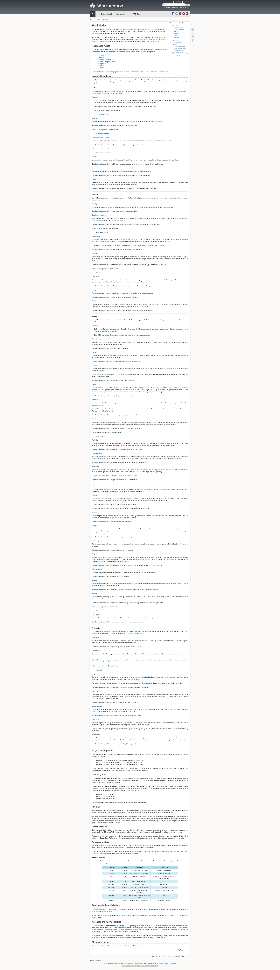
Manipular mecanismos (100, 290)
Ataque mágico (101, 436)
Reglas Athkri (184, 950)
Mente (176, 35)
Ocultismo (95, 419)
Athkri (102, 20)
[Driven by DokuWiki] (153, 965)
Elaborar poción (97, 541)
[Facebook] (173, 13)
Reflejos (101, 68)
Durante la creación (179, 46)
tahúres (139, 715)
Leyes (94, 384)
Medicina (95, 399)
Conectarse (187, 1)
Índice (188, 7)
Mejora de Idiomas (178, 55)
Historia (157, 41)
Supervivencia (97, 453)
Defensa (99, 273)
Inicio (97, 20)
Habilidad (101, 106)
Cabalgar (95, 204)
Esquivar (101, 65)
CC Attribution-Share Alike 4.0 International (166, 963)
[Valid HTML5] (135, 965)
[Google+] (180, 13)
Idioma (112, 946)
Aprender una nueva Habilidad (181, 54)
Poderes (183, 544)
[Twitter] (176, 13)
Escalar (94, 157)
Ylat (159, 861)
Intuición (176, 37)
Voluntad (99, 670)
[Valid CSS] (144, 965)
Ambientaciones (122, 14)
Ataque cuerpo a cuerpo (103, 153)
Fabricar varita (97, 569)
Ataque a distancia (102, 232)
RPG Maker (137, 14)
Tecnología (151, 39)
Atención (138, 306)
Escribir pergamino (98, 339)
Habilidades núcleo (178, 27)
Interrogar (95, 691)
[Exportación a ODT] (193, 36)
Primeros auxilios (160, 409)
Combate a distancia (104, 59)
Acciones (95, 411)
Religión (95, 440)
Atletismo (101, 58)
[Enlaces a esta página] (193, 33)
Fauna (94, 352)
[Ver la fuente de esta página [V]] (193, 26)
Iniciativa (99, 611)
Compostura (102, 64)
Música (94, 580)
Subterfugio (144, 683)
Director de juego (149, 82)
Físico (176, 31)
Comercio (95, 326)
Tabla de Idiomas (178, 50)
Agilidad (176, 33)
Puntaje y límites (177, 42)
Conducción (96, 236)
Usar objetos (96, 615)
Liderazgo (95, 719)
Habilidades (108, 20)
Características (97, 52)
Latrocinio (95, 276)
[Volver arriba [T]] (193, 40)
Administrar (178, 1)
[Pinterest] (187, 13)
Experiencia (132, 768)
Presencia (177, 39)
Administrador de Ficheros (179, 7)
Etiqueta (95, 554)
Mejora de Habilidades (177, 52)
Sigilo (94, 301)
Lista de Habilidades (178, 29)
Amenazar (95, 637)
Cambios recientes (166, 7)
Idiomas (175, 44)
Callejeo (94, 525)
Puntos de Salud (103, 114)
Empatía (95, 674)
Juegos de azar (97, 706)
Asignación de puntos (178, 40)
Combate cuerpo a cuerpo (106, 62)
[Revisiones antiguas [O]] (193, 29)
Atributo (131, 37)
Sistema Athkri (106, 14)
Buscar (188, 4)
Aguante (101, 56)
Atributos (108, 49)
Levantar (95, 168)
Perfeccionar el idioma (180, 48)
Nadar (94, 179)
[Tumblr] (183, 13)
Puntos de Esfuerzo (102, 134)
